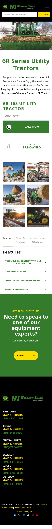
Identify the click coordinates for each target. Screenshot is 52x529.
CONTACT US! (26, 355)
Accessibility (26, 508)
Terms (10, 508)
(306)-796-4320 (12, 447)
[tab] (8, 240)
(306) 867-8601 (12, 483)
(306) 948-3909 (12, 432)
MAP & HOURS (12, 415)
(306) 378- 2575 (12, 472)
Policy (44, 504)
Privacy (4, 508)
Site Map (17, 508)
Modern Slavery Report (26, 511)
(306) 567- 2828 (12, 461)
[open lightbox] (14, 172)
